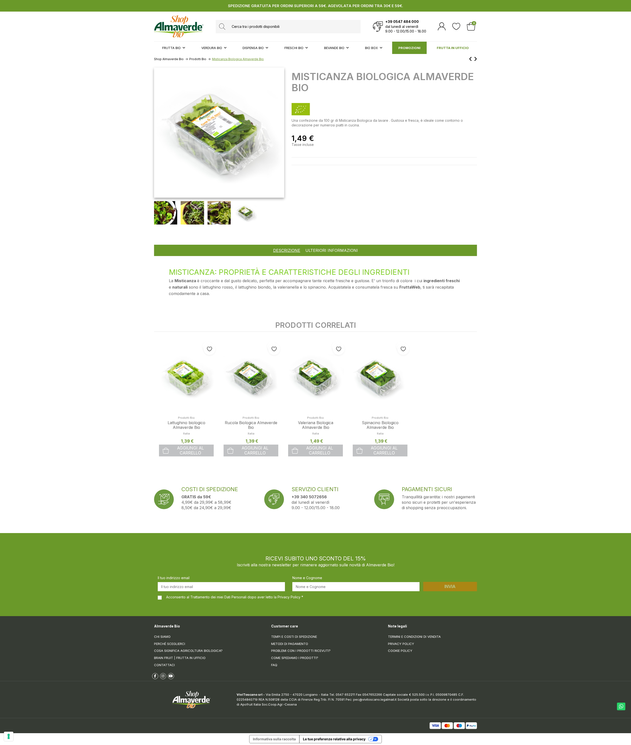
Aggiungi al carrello (190, 451)
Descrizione (286, 250)
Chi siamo (162, 637)
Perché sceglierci (169, 644)
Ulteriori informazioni (331, 250)
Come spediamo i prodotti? (294, 658)
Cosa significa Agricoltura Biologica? (188, 651)
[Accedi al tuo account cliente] (442, 26)
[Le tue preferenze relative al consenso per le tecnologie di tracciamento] (8, 736)
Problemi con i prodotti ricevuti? (301, 651)
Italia (186, 433)
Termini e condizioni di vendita (414, 637)
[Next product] (475, 59)
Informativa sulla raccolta (274, 739)
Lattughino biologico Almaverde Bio (186, 425)
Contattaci (164, 665)
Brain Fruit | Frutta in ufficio (180, 658)
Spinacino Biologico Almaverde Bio (380, 425)
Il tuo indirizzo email (174, 578)
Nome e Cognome (307, 578)
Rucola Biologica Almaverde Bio (251, 425)
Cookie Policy (400, 651)
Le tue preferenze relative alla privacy (334, 739)
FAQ (274, 665)
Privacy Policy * (290, 597)
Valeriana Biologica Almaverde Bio (315, 425)
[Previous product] (471, 59)
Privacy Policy (401, 644)
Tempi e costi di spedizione (294, 637)
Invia (450, 586)
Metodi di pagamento (289, 644)
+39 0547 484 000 (402, 21)
